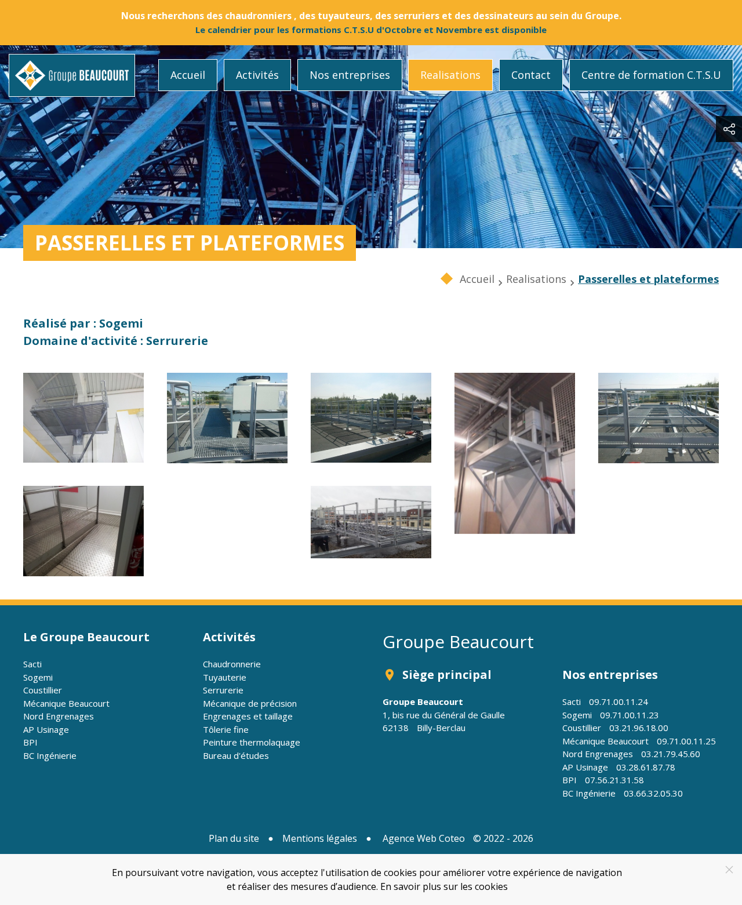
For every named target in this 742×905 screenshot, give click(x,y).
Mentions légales (319, 838)
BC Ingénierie (50, 755)
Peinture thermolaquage (251, 742)
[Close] (729, 870)
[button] (83, 418)
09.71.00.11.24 (618, 701)
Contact (531, 75)
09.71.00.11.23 (629, 715)
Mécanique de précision (250, 703)
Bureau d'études (236, 755)
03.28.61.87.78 (645, 767)
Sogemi (38, 677)
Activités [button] (257, 75)
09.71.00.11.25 (686, 741)
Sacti (32, 664)
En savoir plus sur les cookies (444, 886)
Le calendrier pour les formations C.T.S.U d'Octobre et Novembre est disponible (371, 29)
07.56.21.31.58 (614, 780)
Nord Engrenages (58, 716)
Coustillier (42, 690)
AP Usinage (46, 729)
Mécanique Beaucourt (66, 703)
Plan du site (234, 838)
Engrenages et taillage (248, 716)
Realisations (450, 75)
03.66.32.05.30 (653, 793)
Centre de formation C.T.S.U (651, 75)
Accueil (187, 75)
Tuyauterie (224, 677)
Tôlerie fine (226, 729)
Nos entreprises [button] (350, 75)
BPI (30, 742)
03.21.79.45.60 (670, 753)
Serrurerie (223, 690)
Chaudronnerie (232, 664)
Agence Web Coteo (424, 838)
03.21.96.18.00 (638, 727)
